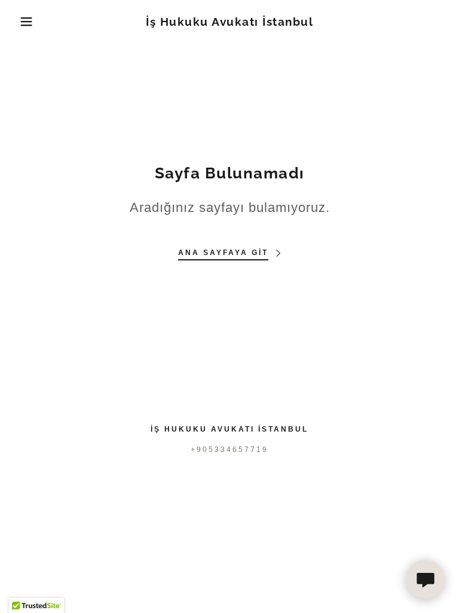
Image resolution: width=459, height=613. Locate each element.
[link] (229, 22)
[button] (23, 22)
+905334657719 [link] (229, 449)
